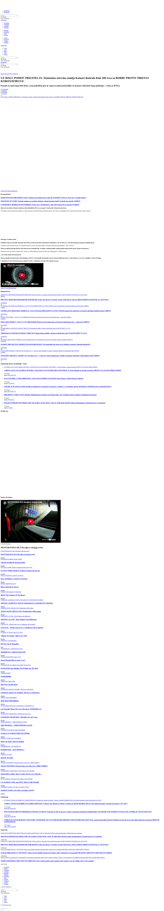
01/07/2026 (4, 325)
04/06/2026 (4, 347)
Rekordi (6, 27)
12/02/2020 (4, 91)
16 (1, 304)
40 (1, 338)
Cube (5, 48)
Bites (5, 51)
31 (1, 360)
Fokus (5, 38)
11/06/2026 (4, 336)
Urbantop (6, 23)
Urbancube (4, 20)
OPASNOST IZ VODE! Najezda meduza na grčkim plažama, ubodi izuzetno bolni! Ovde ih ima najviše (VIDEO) (40, 201)
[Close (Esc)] (1, 908)
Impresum (6, 12)
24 (1, 315)
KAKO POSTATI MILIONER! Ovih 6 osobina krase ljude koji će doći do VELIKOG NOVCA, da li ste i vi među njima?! (43, 198)
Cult (5, 53)
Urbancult (3, 341)
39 (1, 349)
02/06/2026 (4, 359)
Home (2, 74)
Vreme (6, 41)
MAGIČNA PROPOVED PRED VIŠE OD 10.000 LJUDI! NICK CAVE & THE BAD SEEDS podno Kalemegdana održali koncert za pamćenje (54, 403)
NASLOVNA (8, 74)
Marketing (7, 11)
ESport (6, 35)
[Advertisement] (42, 4)
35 (1, 327)
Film (5, 33)
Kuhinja (6, 42)
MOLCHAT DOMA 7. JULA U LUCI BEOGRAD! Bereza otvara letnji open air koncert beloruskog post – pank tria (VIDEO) (45, 322)
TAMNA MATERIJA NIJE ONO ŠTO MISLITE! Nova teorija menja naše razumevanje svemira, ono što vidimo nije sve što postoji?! (47, 861)
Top (5, 50)
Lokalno (6, 26)
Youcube (6, 39)
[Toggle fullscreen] (4, 908)
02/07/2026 (4, 314)
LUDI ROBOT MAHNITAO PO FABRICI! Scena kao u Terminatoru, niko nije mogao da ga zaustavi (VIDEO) (40, 205)
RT (89, 211)
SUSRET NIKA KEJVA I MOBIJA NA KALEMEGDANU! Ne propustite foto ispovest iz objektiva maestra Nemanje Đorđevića (45, 344)
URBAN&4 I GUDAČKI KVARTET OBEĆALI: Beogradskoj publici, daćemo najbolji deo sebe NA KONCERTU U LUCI (44, 333)
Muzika (6, 30)
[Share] (3, 908)
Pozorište (6, 32)
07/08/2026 (4, 303)
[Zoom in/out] (6, 908)
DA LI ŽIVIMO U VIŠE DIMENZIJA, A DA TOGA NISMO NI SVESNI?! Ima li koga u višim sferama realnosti (43, 378)
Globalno (6, 24)
